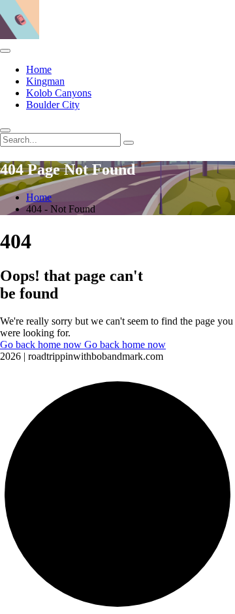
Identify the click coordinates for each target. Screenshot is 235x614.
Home (39, 69)
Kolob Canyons (58, 92)
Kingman (45, 81)
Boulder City (53, 104)
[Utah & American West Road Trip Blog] (19, 35)
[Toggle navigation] (5, 51)
